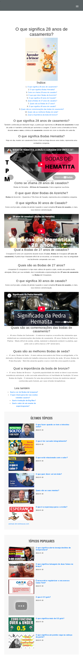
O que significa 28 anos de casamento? (42, 87)
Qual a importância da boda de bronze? (43, 115)
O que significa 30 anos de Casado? (42, 98)
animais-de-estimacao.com (19, 524)
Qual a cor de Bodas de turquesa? (24, 392)
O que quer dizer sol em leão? (49, 474)
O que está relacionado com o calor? (52, 458)
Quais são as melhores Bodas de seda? (43, 112)
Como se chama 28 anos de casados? (42, 92)
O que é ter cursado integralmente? (51, 441)
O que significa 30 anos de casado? (42, 106)
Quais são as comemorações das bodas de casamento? (42, 109)
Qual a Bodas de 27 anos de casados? (42, 101)
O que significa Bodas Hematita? (42, 89)
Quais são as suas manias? (47, 490)
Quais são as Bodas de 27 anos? (42, 103)
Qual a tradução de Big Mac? (24, 400)
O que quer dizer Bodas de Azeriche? (42, 95)
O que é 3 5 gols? (43, 597)
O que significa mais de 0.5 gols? (50, 618)
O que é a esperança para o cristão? (51, 507)
